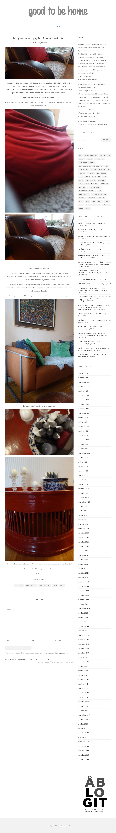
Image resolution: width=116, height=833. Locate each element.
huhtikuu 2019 (83, 586)
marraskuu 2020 (84, 502)
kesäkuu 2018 (83, 631)
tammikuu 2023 (83, 409)
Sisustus (57, 27)
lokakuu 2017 (83, 666)
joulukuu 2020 (83, 498)
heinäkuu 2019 (83, 573)
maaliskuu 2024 (83, 373)
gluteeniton (99, 159)
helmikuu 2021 (83, 489)
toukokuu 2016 (83, 742)
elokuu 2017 (82, 675)
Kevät (81, 180)
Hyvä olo (91, 173)
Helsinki (82, 173)
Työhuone (106, 205)
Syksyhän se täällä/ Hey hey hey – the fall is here (28, 659)
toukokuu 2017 (83, 688)
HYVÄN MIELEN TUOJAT (88, 279)
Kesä (104, 176)
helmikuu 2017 (83, 702)
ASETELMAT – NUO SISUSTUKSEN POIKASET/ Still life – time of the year (92, 289)
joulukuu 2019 (83, 551)
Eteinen (89, 159)
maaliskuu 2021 (83, 484)
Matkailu (94, 184)
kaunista (89, 176)
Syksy (55, 585)
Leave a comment (39, 579)
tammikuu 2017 (83, 706)
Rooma (103, 194)
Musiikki (82, 187)
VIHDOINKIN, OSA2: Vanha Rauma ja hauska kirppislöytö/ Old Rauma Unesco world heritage (94, 299)
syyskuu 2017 (83, 671)
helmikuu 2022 (83, 444)
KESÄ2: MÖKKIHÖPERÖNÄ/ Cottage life (93, 314)
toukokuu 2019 (83, 582)
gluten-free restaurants (100, 169)
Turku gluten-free (93, 205)
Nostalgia (98, 187)
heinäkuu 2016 (83, 733)
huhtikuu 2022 (83, 435)
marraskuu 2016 (84, 715)
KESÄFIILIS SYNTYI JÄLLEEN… (90, 249)
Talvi (93, 201)
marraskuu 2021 (84, 453)
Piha (99, 191)
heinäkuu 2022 (83, 426)
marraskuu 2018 (84, 609)
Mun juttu (104, 184)
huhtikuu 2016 (83, 746)
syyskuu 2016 (83, 724)
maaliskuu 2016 (83, 751)
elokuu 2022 (82, 422)
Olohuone (19, 585)
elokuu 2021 (82, 462)
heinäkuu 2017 (83, 680)
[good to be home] (58, 11)
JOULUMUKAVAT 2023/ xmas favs (91, 230)
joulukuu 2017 (83, 657)
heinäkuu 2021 (83, 466)
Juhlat (81, 176)
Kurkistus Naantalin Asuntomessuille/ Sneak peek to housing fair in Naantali (92, 334)
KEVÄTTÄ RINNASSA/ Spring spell (91, 223)
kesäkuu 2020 (83, 524)
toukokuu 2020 (83, 529)
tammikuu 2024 (83, 378)
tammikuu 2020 (83, 546)
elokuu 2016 (82, 728)
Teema (107, 201)
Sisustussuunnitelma (96, 198)
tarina (100, 201)
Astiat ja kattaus (90, 155)
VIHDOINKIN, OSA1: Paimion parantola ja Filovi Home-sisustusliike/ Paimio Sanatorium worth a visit (93, 307)
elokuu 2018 (82, 622)
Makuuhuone (84, 184)
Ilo (98, 173)
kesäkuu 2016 (83, 737)
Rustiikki (82, 198)
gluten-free (83, 169)
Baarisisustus (104, 155)
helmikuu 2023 (83, 404)
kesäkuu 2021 (83, 471)
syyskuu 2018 (83, 617)
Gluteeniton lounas (86, 162)
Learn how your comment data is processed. (52, 653)
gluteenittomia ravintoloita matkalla (94, 166)
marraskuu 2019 (84, 555)
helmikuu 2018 (83, 648)
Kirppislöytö (90, 180)
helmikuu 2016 (83, 755)
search (106, 140)
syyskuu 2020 (83, 511)
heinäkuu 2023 (83, 387)
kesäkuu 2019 (83, 577)
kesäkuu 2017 (83, 684)
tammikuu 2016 (83, 759)
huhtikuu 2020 (83, 533)
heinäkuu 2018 (83, 626)
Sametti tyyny (44, 585)
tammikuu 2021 (83, 493)
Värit (62, 585)
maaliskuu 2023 (83, 400)
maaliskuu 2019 (83, 591)
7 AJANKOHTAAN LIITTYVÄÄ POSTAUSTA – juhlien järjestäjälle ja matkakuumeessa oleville (94, 264)
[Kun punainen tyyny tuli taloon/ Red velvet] (39, 63)
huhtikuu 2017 (83, 693)
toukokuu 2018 (83, 635)
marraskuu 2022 (84, 413)
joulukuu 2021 (83, 449)
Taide (87, 201)
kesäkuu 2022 (83, 431)
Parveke (92, 191)
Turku (81, 205)
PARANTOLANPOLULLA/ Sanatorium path (94, 236)
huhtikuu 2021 (83, 480)
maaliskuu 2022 (83, 440)
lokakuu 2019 (83, 560)
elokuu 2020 (82, 515)
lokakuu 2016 (83, 719)
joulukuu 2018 (83, 604)
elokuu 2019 (82, 569)
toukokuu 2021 (83, 475)
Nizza (89, 187)
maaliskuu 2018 (83, 644)
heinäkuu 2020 (83, 520)
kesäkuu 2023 (83, 391)
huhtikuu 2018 (83, 640)
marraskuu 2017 (84, 662)
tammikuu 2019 (83, 600)
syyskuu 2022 (83, 418)
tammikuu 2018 (83, 653)
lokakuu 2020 (83, 506)
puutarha (95, 194)
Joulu (103, 173)
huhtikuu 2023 (83, 395)
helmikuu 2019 (83, 595)
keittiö (97, 176)
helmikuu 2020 (83, 542)
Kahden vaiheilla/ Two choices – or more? (54, 662)
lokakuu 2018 (83, 613)
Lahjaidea (101, 180)
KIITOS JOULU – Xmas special (89, 284)
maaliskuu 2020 (83, 537)
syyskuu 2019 (83, 564)
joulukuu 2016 (83, 711)
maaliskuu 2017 (83, 697)
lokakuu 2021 (83, 458)
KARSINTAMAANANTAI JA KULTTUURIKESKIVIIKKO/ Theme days (93, 272)
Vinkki (81, 208)
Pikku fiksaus (31, 585)
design (81, 159)
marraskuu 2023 (84, 382)
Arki (80, 155)
